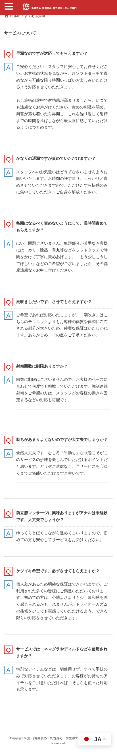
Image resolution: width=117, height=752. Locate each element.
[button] (10, 6)
